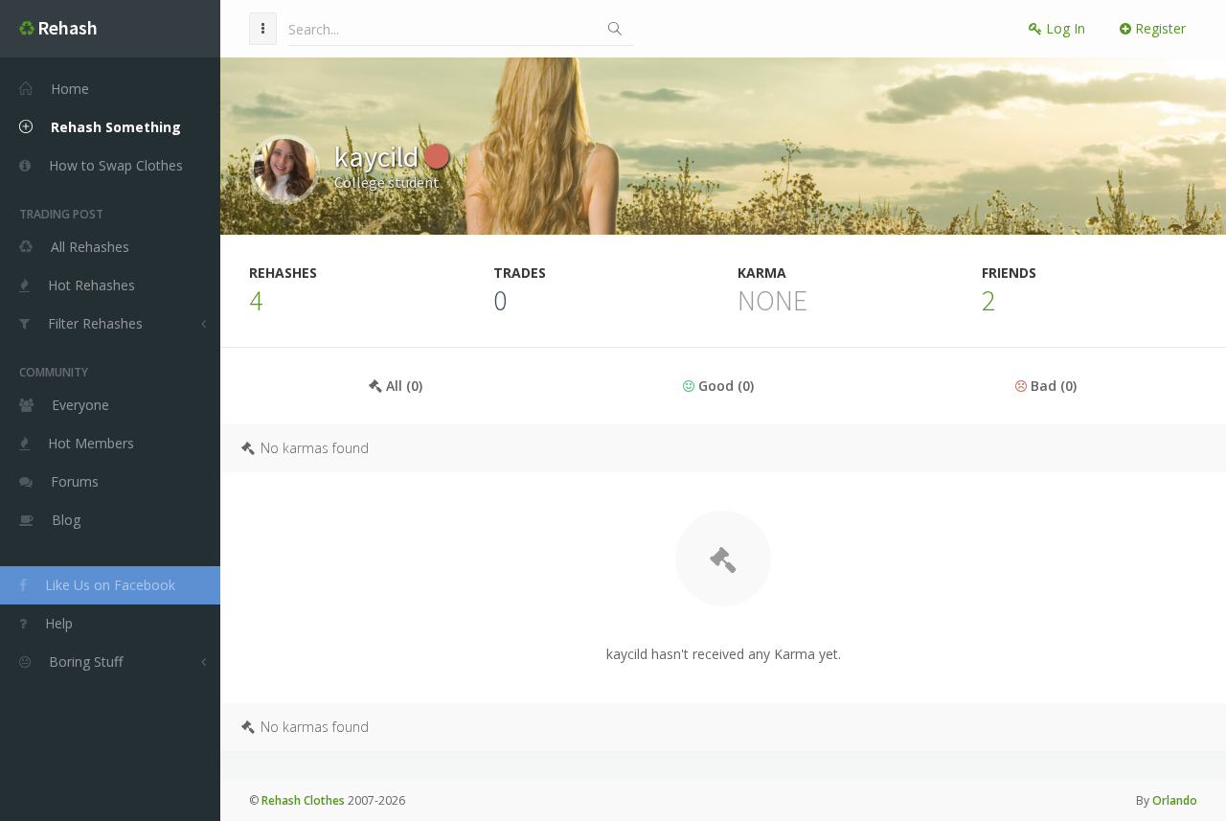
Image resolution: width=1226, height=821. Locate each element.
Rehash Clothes (303, 800)
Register (1158, 28)
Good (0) (724, 385)
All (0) (402, 385)
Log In (1063, 28)
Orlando (1174, 800)
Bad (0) (1052, 385)
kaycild (379, 156)
